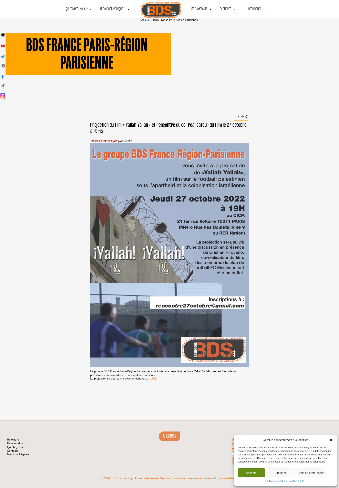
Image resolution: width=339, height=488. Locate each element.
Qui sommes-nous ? (77, 9)
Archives (169, 436)
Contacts (12, 450)
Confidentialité (296, 481)
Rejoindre (13, 439)
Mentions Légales (18, 454)
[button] (331, 440)
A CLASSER (125, 141)
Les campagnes (199, 9)
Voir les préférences (311, 472)
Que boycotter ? (17, 447)
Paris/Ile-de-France (104, 141)
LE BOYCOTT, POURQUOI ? (113, 9)
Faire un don (15, 443)
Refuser (281, 472)
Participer (225, 9)
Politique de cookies (276, 481)
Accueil (145, 19)
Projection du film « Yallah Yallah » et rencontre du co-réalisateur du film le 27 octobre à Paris (168, 128)
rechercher (254, 9)
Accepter (251, 472)
